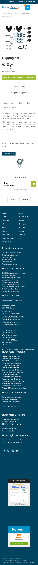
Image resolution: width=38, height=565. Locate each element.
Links (25, 562)
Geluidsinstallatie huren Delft (12, 300)
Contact (11, 2)
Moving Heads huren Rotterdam (13, 381)
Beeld (21, 220)
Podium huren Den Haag (10, 284)
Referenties (6, 242)
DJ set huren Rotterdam (10, 365)
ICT (3, 224)
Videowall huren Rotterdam (11, 377)
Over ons (5, 235)
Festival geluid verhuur (10, 264)
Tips (28, 103)
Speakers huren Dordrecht (11, 419)
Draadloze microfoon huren (11, 253)
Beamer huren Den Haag (10, 282)
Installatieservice (10, 107)
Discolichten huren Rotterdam (12, 370)
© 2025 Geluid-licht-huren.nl (12, 558)
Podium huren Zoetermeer (11, 406)
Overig (21, 231)
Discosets (6, 220)
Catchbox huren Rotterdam (11, 386)
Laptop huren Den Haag (10, 280)
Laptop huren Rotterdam (10, 359)
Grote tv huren (7, 257)
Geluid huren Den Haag (10, 289)
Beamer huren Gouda (9, 428)
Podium (5, 227)
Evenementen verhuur (9, 259)
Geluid (4, 213)
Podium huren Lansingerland (12, 442)
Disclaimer (23, 560)
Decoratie (23, 224)
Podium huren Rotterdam (10, 368)
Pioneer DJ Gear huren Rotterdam (14, 388)
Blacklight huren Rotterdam (11, 383)
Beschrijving (8, 103)
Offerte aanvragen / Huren (18, 77)
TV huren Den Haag (9, 275)
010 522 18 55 (29, 2)
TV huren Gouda (8, 431)
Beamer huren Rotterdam (11, 356)
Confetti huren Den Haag (10, 291)
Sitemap (31, 562)
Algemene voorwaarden (11, 560)
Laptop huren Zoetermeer (11, 402)
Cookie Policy (17, 562)
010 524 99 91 (15, 313)
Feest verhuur (7, 262)
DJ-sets (22, 213)
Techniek (20, 103)
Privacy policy (7, 562)
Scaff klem (20, 177)
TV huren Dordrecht (9, 422)
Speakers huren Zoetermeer (12, 397)
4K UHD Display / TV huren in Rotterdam (16, 361)
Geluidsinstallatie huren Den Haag (13, 273)
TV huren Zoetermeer (9, 399)
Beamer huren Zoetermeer (11, 404)
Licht (4, 217)
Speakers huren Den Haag (11, 277)
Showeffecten (24, 217)
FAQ (20, 238)
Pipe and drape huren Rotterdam (13, 372)
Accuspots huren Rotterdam (12, 379)
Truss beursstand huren (10, 255)
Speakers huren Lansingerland (12, 440)
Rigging (22, 227)
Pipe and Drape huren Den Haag (13, 287)
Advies (4, 231)
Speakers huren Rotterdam (11, 363)
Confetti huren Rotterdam (10, 374)
